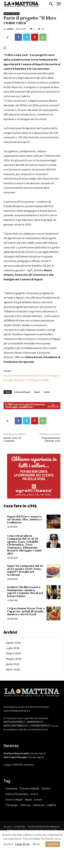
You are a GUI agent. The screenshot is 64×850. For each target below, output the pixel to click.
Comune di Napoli (22, 392)
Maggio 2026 (13, 658)
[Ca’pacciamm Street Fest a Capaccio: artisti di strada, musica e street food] (53, 613)
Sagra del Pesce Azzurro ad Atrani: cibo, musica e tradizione (24, 519)
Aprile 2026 (12, 664)
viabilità (51, 805)
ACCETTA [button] (52, 844)
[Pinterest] (34, 37)
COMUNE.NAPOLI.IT (40, 725)
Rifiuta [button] (36, 844)
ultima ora (39, 805)
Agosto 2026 (13, 642)
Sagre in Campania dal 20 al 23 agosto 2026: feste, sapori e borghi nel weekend (25, 570)
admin (10, 28)
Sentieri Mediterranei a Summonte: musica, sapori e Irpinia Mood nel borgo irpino (25, 592)
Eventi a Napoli (14, 799)
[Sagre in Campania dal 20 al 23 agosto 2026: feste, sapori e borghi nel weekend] (53, 571)
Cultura (45, 788)
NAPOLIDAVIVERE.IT (15, 721)
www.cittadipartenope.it (17, 710)
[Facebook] (18, 37)
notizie (46, 392)
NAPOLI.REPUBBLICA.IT (16, 725)
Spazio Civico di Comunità (12, 439)
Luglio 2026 (13, 648)
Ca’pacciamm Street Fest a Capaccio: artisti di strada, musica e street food (25, 611)
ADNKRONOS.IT (35, 721)
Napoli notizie (11, 14)
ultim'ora (25, 805)
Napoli (37, 392)
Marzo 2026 (13, 669)
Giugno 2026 (13, 653)
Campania (11, 788)
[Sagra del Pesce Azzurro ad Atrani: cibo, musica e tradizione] (53, 522)
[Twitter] (26, 37)
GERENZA (18, 764)
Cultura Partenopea (17, 794)
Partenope (12, 805)
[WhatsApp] (42, 37)
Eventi (34, 794)
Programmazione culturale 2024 (50, 439)
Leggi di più (22, 844)
